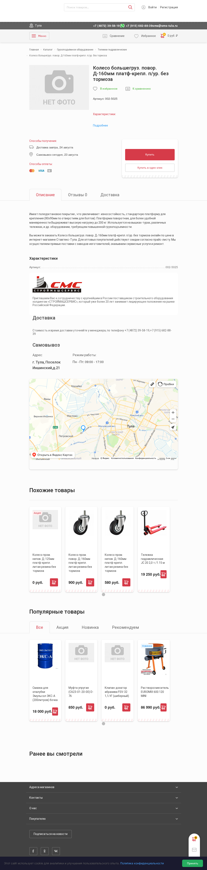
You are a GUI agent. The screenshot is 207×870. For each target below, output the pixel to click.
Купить (149, 154)
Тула (38, 25)
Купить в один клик (149, 167)
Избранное (148, 36)
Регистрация (169, 7)
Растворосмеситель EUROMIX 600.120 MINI (155, 692)
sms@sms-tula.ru (165, 25)
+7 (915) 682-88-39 (139, 25)
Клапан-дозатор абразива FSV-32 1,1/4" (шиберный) (117, 692)
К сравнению (142, 88)
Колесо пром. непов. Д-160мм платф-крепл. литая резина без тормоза (116, 563)
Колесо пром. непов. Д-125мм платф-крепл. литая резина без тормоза (44, 563)
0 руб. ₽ (171, 35)
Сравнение (117, 36)
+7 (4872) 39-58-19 (106, 25)
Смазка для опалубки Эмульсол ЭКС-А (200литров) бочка (45, 694)
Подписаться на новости (51, 834)
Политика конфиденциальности (142, 863)
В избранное (108, 88)
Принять (192, 863)
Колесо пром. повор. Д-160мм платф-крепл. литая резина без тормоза (80, 563)
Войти (152, 7)
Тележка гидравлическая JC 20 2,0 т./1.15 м (153, 559)
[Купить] (54, 582)
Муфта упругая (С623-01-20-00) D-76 (81, 692)
